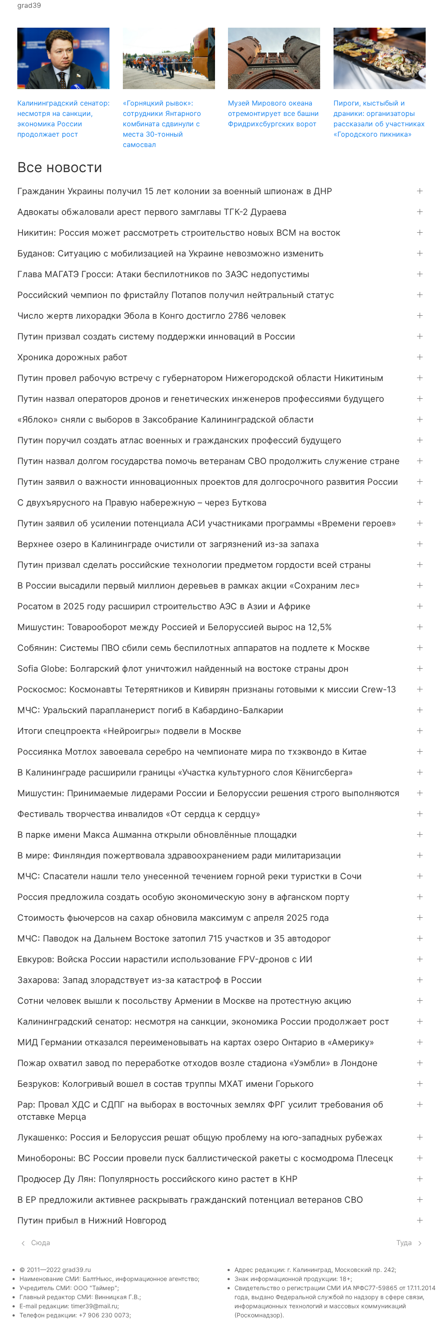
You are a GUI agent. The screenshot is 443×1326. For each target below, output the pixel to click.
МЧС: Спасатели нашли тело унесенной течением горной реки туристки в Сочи (189, 876)
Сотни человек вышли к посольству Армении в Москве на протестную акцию (184, 1001)
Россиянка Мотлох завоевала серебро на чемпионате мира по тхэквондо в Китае (192, 751)
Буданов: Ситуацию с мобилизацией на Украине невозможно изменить (170, 253)
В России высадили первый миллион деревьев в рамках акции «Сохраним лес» (188, 585)
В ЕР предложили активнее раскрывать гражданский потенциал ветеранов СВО (190, 1200)
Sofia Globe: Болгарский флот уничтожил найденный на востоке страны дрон (183, 668)
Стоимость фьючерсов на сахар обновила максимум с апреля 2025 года (173, 918)
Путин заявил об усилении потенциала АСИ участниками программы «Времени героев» (206, 523)
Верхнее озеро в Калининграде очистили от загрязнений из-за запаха (168, 544)
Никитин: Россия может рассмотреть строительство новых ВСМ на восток (178, 232)
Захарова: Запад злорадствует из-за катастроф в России (139, 980)
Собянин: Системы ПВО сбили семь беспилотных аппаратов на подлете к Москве (193, 648)
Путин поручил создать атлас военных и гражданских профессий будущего (179, 440)
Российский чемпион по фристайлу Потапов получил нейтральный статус (175, 295)
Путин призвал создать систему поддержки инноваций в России (156, 336)
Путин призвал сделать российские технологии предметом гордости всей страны (194, 565)
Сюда (39, 1242)
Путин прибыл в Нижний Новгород (91, 1220)
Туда (405, 1242)
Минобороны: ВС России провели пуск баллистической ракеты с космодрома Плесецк (205, 1158)
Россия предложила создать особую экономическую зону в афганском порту (183, 897)
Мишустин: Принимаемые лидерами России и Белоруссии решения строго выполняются (208, 793)
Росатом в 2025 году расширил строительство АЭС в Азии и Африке (164, 606)
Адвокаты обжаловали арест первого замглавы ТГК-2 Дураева (151, 212)
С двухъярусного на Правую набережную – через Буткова (141, 502)
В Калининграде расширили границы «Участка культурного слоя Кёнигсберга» (185, 772)
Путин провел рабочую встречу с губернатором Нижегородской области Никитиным (200, 378)
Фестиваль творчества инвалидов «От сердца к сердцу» (138, 814)
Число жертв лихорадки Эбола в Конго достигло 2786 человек (151, 316)
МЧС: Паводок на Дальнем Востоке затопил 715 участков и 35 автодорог (174, 938)
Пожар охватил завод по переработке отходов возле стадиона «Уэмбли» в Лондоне (197, 1063)
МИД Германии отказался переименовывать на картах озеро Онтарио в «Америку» (195, 1042)
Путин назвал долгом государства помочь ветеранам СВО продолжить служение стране (208, 461)
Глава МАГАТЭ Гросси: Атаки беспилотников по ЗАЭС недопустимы (163, 274)
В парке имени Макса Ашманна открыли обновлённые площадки (157, 835)
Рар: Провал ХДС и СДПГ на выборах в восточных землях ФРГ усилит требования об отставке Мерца (200, 1110)
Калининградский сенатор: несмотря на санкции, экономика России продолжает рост (203, 1021)
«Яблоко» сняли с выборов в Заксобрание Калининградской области (165, 419)
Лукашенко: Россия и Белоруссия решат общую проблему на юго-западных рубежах (199, 1137)
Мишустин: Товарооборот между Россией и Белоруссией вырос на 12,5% (174, 627)
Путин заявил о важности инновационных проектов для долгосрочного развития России (207, 482)
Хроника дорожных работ (72, 357)
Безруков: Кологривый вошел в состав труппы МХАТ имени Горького (165, 1084)
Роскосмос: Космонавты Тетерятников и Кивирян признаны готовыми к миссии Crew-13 (206, 689)
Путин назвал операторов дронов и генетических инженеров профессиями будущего (200, 399)
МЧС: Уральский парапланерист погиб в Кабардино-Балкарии (150, 710)
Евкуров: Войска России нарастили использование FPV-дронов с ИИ (164, 959)
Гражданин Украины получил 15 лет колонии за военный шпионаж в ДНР (174, 191)
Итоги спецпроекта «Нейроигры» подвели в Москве (129, 731)
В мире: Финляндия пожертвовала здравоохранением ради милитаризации (179, 855)
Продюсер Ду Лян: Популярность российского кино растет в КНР (157, 1179)
